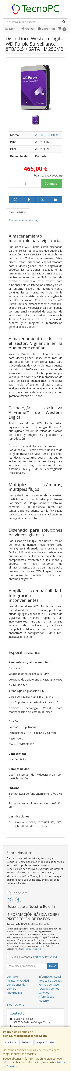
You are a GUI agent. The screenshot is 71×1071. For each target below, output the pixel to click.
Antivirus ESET (15, 992)
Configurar (11, 1042)
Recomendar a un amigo (24, 220)
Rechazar (26, 1042)
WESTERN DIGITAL (47, 135)
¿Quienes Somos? (49, 988)
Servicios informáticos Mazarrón (46, 996)
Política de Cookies (50, 980)
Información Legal (49, 976)
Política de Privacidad (31, 949)
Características (18, 212)
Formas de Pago (48, 984)
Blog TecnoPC (15, 1004)
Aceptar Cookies (45, 1042)
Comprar (51, 183)
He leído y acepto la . (34, 957)
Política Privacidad (18, 980)
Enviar (52, 966)
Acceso (29, 29)
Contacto (48, 29)
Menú (12, 29)
